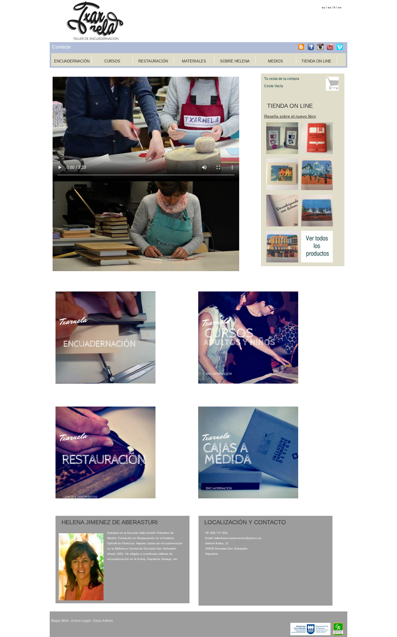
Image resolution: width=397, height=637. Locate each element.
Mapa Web (59, 621)
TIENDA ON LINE (316, 61)
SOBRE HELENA (235, 61)
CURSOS (112, 61)
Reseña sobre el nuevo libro (290, 116)
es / (330, 7)
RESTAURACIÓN (153, 61)
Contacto (61, 46)
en (339, 7)
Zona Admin (103, 621)
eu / (324, 7)
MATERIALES (194, 61)
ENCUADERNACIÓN (72, 61)
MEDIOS (275, 61)
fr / (335, 7)
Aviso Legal (80, 621)
